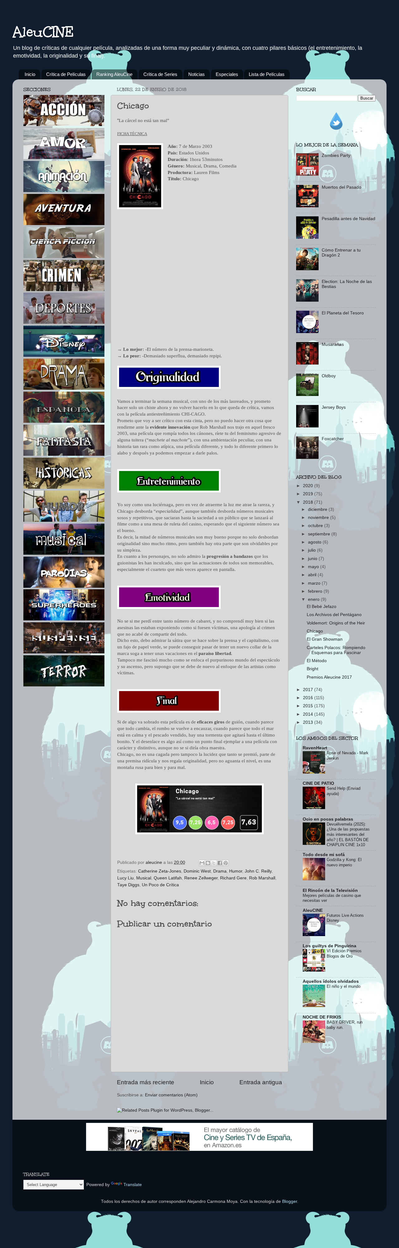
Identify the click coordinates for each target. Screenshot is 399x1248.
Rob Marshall (262, 878)
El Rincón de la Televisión (330, 890)
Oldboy (329, 376)
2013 (308, 722)
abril (313, 574)
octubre (316, 525)
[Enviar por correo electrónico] (202, 863)
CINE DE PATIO (318, 783)
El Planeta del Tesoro (343, 313)
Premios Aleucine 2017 (329, 677)
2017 (308, 689)
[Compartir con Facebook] (220, 863)
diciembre (318, 509)
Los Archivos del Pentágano (334, 614)
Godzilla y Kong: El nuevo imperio (344, 862)
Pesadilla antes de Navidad (348, 218)
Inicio (30, 74)
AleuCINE (43, 31)
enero (314, 599)
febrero (316, 591)
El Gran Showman (325, 639)
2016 (308, 697)
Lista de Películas (267, 74)
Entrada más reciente (145, 1082)
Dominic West (197, 871)
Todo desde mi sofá (324, 854)
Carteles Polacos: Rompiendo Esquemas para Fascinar (336, 650)
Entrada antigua (260, 1082)
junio (313, 558)
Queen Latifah (168, 878)
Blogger (289, 1201)
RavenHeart (315, 748)
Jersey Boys (334, 407)
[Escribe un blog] (208, 863)
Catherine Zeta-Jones (159, 871)
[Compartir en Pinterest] (226, 863)
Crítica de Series (160, 74)
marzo (315, 583)
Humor (235, 871)
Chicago (315, 631)
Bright (312, 668)
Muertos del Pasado (341, 187)
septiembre (319, 534)
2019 (308, 494)
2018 (308, 502)
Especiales (227, 74)
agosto (315, 542)
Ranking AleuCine (114, 74)
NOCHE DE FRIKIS (322, 1017)
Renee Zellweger (201, 878)
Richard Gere (233, 878)
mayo (314, 566)
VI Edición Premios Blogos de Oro (344, 953)
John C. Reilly (258, 871)
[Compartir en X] (214, 863)
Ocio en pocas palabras (328, 819)
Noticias (196, 74)
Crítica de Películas (66, 74)
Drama (220, 871)
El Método (317, 660)
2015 (308, 706)
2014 (308, 714)
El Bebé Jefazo (321, 606)
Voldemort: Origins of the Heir (336, 623)
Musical (143, 878)
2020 (308, 485)
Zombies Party (336, 155)
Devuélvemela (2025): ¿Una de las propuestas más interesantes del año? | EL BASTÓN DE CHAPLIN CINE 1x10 (348, 834)
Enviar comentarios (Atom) (171, 1095)
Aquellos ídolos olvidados (331, 981)
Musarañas (333, 344)
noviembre (319, 517)
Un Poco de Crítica (160, 885)
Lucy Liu (125, 878)
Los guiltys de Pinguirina (329, 946)
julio (312, 550)
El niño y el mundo (343, 986)
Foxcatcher (333, 438)
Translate (132, 1184)
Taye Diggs (128, 885)
